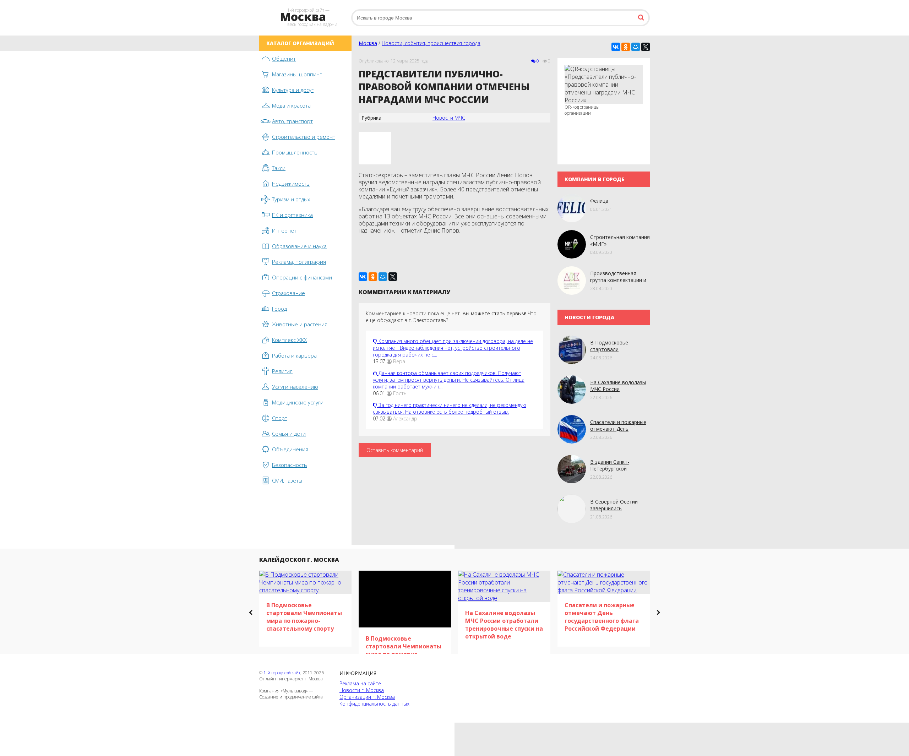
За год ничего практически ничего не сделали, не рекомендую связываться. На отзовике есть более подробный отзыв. (449, 408)
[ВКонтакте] (615, 47)
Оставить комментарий (394, 450)
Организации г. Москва (367, 697)
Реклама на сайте (360, 683)
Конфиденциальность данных (374, 703)
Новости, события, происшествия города (431, 43)
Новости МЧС (448, 117)
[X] (645, 47)
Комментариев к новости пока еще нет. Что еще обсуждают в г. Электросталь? (451, 316)
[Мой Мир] (635, 47)
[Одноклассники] (625, 47)
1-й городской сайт (281, 673)
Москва (368, 43)
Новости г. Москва (361, 690)
